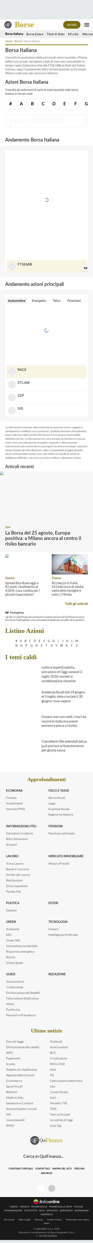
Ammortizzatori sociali (21, 1109)
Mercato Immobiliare (65, 856)
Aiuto (46, 1223)
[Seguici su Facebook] (41, 1188)
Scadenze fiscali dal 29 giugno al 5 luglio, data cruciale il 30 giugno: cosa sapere (63, 696)
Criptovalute (14, 987)
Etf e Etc (73, 34)
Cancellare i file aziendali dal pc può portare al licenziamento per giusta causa (64, 745)
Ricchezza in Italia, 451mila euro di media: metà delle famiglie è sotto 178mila (68, 588)
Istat (53, 1069)
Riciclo (10, 957)
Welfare (11, 1092)
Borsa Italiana (14, 34)
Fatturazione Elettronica (22, 998)
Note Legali (25, 1219)
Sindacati (56, 1041)
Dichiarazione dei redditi (22, 1047)
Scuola (10, 1064)
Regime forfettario (60, 814)
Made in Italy (14, 1097)
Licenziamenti (15, 1120)
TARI (53, 1109)
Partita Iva (13, 1009)
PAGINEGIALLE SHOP (60, 1207)
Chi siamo (9, 1219)
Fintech (53, 929)
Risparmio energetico (20, 951)
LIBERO (14, 1207)
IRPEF (10, 1125)
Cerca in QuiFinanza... (43, 1156)
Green (11, 922)
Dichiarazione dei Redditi (23, 992)
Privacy (39, 1219)
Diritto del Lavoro (18, 874)
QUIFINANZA (66, 1211)
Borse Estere (34, 34)
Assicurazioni (15, 981)
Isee (52, 1086)
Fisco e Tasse (58, 790)
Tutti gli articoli (76, 604)
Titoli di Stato (56, 34)
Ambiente (12, 929)
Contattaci (42, 1168)
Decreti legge (15, 1041)
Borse (24, 24)
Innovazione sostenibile (21, 946)
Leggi (51, 803)
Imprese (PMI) (15, 809)
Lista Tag (55, 1125)
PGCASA (78, 1207)
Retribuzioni (14, 880)
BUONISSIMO (82, 1211)
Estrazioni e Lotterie (19, 833)
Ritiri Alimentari (17, 839)
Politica (12, 903)
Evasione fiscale (58, 809)
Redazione (57, 974)
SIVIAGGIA (52, 1211)
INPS (9, 1052)
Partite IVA (13, 891)
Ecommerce (14, 1081)
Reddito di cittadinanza (21, 1069)
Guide (10, 974)
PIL (52, 1075)
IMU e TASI (57, 1064)
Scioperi (11, 844)
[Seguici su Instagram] (51, 1188)
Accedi (72, 25)
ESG (8, 934)
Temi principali (60, 1114)
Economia (14, 790)
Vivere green (14, 963)
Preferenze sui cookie (77, 1219)
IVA (8, 1114)
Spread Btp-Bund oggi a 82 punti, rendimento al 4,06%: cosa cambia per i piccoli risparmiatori (22, 588)
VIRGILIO (24, 1207)
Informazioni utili (21, 826)
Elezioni (11, 910)
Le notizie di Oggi (61, 1120)
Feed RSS (79, 1168)
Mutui (10, 1004)
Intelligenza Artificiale (63, 934)
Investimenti (14, 803)
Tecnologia (58, 922)
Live (7, 527)
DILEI (42, 1211)
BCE (53, 1052)
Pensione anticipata (61, 833)
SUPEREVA (47, 1214)
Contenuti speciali (21, 1168)
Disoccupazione (16, 886)
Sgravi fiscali (14, 1086)
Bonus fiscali (56, 797)
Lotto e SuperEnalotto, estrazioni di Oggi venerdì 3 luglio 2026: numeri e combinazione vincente (62, 674)
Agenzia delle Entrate (20, 1075)
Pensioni (55, 826)
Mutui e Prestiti (58, 863)
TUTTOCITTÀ (30, 1211)
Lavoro (12, 856)
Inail (53, 1097)
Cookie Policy (54, 1219)
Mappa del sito (62, 1168)
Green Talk (13, 940)
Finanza (10, 578)
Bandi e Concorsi (17, 869)
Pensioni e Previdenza (20, 1015)
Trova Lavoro (15, 863)
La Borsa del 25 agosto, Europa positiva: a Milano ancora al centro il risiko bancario (43, 538)
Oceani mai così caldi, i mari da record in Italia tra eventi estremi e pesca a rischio (64, 721)
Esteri (53, 903)
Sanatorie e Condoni (19, 1103)
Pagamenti (13, 1058)
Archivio (46, 1173)
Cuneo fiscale (59, 1092)
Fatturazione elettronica (66, 1081)
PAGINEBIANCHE (13, 1211)
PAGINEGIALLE (39, 1207)
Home (8, 41)
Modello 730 (58, 1103)
